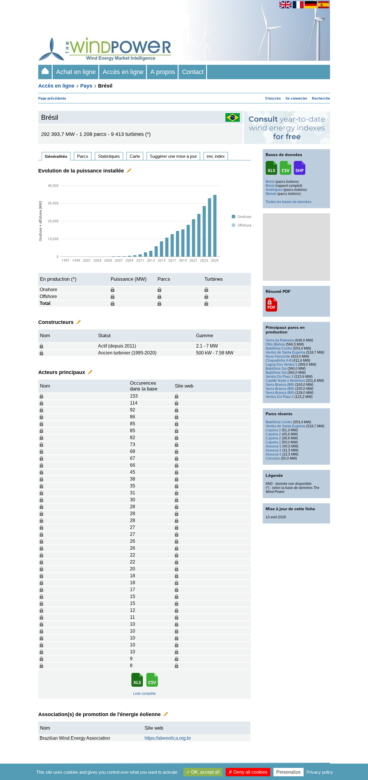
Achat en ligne (76, 71)
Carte (135, 156)
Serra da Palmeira (280, 340)
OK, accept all (205, 772)
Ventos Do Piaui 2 (280, 397)
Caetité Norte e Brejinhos (285, 381)
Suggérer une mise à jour (173, 156)
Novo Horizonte (278, 356)
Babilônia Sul (276, 369)
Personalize (288, 772)
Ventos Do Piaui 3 (280, 377)
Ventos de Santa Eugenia (285, 352)
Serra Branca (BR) (280, 385)
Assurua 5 (273, 446)
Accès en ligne (123, 71)
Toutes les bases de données (288, 202)
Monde (271, 194)
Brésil (270, 182)
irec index (216, 156)
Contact (193, 71)
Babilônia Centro (279, 348)
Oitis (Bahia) (275, 344)
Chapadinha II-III (279, 360)
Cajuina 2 (273, 430)
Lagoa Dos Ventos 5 (281, 365)
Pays (86, 86)
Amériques (274, 190)
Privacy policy (319, 772)
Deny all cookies (249, 772)
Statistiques (109, 156)
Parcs (82, 156)
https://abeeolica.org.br (168, 738)
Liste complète (144, 694)
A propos (163, 71)
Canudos (273, 458)
